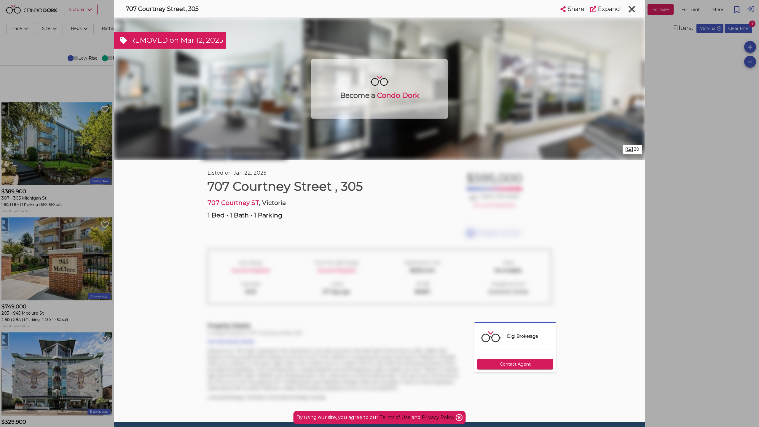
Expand (608, 8)
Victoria (215, 153)
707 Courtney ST (233, 202)
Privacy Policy (439, 417)
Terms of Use (395, 417)
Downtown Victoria (258, 153)
